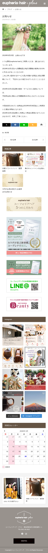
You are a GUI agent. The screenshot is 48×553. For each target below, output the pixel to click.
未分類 (13, 19)
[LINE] (24, 125)
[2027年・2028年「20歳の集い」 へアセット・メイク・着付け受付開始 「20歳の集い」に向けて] (35, 357)
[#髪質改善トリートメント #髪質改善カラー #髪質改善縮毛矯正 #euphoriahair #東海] (12, 357)
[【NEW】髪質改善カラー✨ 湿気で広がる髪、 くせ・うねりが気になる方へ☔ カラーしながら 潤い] (12, 401)
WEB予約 (24, 541)
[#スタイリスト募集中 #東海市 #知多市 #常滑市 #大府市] (12, 335)
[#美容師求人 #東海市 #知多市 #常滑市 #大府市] (35, 335)
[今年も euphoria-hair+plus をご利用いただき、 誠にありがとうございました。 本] (35, 379)
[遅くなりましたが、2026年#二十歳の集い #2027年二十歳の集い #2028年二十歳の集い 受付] (12, 379)
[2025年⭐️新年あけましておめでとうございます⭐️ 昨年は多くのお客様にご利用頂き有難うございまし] (35, 401)
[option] (22, 490)
